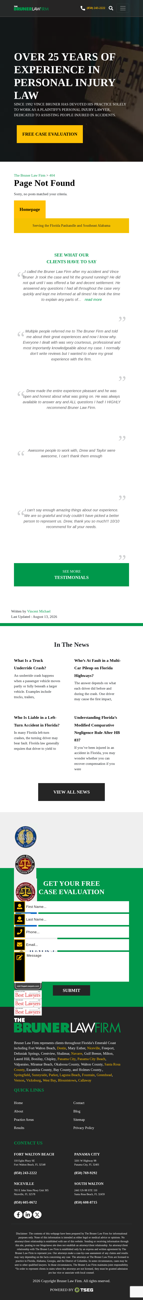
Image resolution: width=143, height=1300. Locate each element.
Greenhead (104, 1075)
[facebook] (18, 1214)
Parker (53, 1075)
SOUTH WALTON (89, 1184)
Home (18, 1103)
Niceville (93, 1048)
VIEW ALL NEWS (71, 792)
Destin (61, 1048)
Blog (76, 1111)
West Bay (49, 1080)
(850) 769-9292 (85, 1173)
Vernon (19, 1080)
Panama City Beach (91, 1059)
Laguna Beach (70, 1075)
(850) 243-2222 (95, 7)
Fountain (88, 1075)
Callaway (84, 1080)
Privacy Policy (83, 1128)
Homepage (30, 209)
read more (93, 299)
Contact (78, 1103)
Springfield (22, 1075)
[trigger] (111, 8)
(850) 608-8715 (85, 1202)
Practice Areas (24, 1120)
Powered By (62, 1290)
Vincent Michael (38, 611)
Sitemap (79, 1120)
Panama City (67, 1059)
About (18, 1111)
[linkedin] (27, 1214)
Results (19, 1128)
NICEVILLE (24, 1184)
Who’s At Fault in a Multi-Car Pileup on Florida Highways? (97, 668)
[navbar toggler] (123, 8)
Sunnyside (39, 1075)
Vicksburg (33, 1080)
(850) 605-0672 (25, 1202)
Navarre (76, 1053)
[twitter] (37, 1214)
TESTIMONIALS (71, 574)
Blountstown (67, 1080)
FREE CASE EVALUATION (49, 134)
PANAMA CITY (87, 1154)
